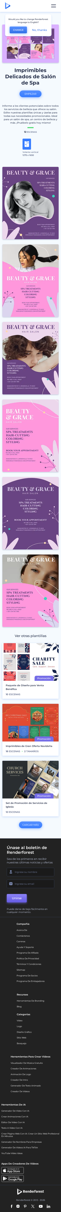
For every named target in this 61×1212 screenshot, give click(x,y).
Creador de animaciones (23, 1068)
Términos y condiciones (29, 964)
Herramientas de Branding (30, 1000)
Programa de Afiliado (28, 952)
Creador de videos (20, 1091)
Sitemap (21, 970)
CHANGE (18, 29)
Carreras (21, 941)
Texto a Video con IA (12, 1128)
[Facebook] (11, 1207)
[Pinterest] (25, 1207)
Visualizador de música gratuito (27, 1063)
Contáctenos (23, 936)
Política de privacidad (28, 958)
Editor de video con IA (13, 1122)
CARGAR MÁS (30, 824)
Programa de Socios (27, 975)
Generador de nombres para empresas (21, 1142)
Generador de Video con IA (15, 1111)
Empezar (30, 93)
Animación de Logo (21, 1074)
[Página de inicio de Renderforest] (7, 6)
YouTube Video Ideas (12, 1153)
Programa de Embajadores (31, 981)
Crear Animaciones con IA (14, 1116)
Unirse (17, 898)
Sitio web (21, 1037)
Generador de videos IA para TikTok (19, 1147)
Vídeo (20, 1020)
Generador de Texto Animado (26, 1085)
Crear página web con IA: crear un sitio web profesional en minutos (30, 1135)
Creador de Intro (19, 1080)
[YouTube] (41, 1207)
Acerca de (22, 930)
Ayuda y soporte (25, 947)
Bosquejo (21, 1043)
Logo (19, 1026)
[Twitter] (33, 1207)
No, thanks (39, 30)
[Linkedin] (48, 1207)
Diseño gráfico (24, 1032)
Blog (19, 1006)
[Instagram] (17, 1207)
